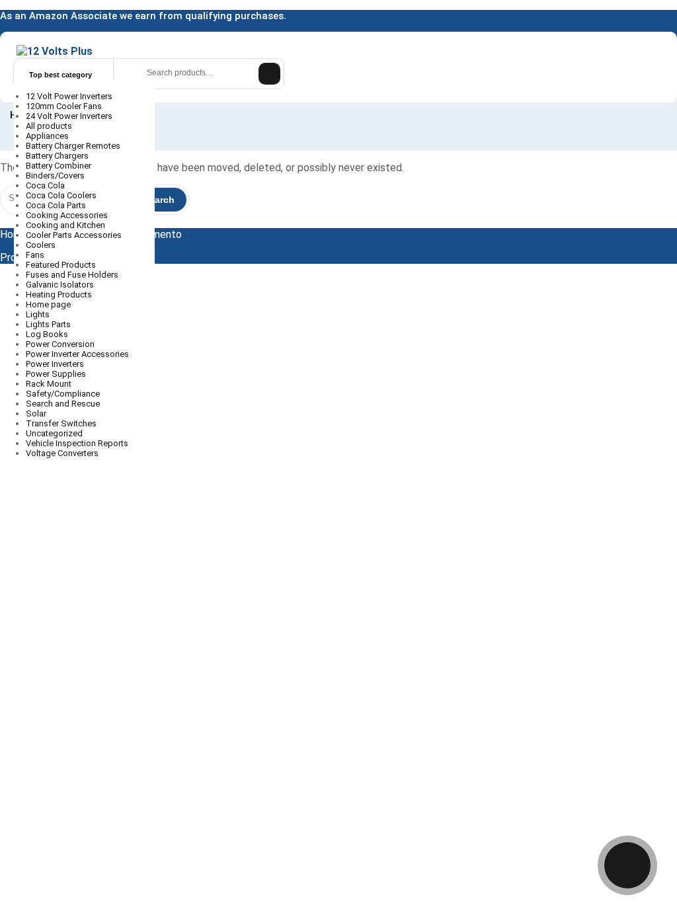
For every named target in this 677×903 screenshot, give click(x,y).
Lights (39, 314)
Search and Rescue (64, 404)
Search (269, 74)
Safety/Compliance (64, 394)
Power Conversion (61, 344)
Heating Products (60, 294)
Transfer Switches (62, 423)
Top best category (59, 75)
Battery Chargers (58, 156)
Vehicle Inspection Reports (78, 443)
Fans (36, 255)
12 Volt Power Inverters (70, 96)
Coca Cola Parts (57, 205)
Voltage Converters (63, 453)
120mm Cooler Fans (65, 106)
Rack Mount (49, 384)
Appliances (48, 136)
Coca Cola (46, 185)
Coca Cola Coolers (62, 195)
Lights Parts (49, 324)
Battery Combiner (59, 166)
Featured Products (62, 265)
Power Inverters (56, 364)
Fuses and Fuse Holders (73, 275)
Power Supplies (57, 374)
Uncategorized (55, 433)
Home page (49, 304)
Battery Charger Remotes (74, 146)
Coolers (42, 245)
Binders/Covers (56, 175)
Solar (37, 413)
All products (50, 126)
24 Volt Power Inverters (70, 116)
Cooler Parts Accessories (75, 235)
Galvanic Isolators (61, 285)
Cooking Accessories (68, 215)
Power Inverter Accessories (78, 354)
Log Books (48, 334)
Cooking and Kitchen (66, 225)
